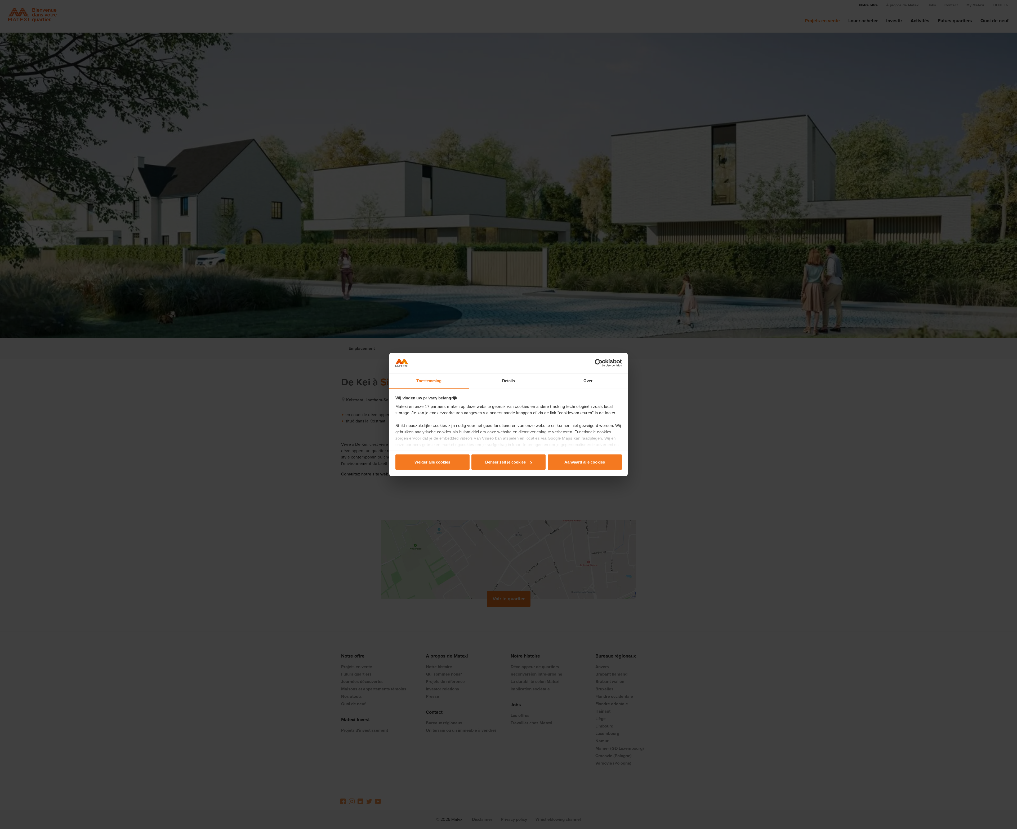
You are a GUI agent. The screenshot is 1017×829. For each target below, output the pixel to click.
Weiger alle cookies (432, 462)
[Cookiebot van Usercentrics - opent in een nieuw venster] (599, 363)
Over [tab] (587, 380)
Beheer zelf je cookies (505, 462)
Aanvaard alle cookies (584, 462)
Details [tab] (508, 380)
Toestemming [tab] (428, 380)
